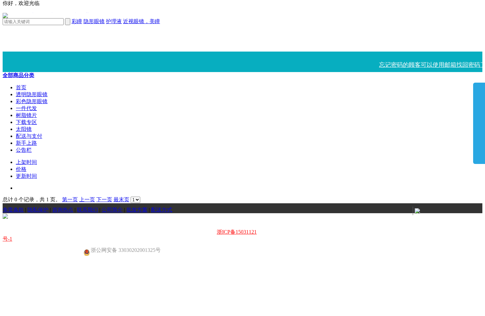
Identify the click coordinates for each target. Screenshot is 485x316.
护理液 (114, 21)
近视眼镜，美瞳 (141, 21)
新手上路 (26, 143)
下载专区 (26, 122)
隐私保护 (37, 210)
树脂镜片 (26, 115)
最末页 (121, 199)
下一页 (104, 199)
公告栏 (24, 150)
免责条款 (13, 210)
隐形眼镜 (94, 21)
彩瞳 (77, 21)
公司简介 (112, 210)
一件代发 (26, 108)
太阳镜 (24, 129)
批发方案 (136, 210)
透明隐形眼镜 (32, 94)
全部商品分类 (18, 75)
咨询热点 (62, 210)
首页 (21, 87)
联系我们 (87, 210)
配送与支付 (29, 136)
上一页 (87, 199)
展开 (479, 123)
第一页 (70, 199)
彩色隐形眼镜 (32, 101)
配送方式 (161, 210)
